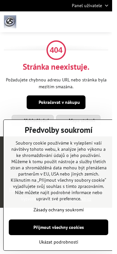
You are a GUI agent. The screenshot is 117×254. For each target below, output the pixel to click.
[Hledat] (73, 21)
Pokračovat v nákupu (58, 102)
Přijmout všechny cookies (58, 227)
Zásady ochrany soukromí (58, 210)
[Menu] (104, 21)
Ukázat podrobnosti (58, 242)
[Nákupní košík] (89, 21)
